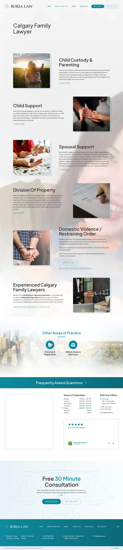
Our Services (25, 548)
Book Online (97, 6)
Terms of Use (39, 548)
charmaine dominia (80, 442)
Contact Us (68, 263)
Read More (65, 83)
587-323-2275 (111, 6)
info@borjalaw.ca (107, 412)
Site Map (32, 548)
